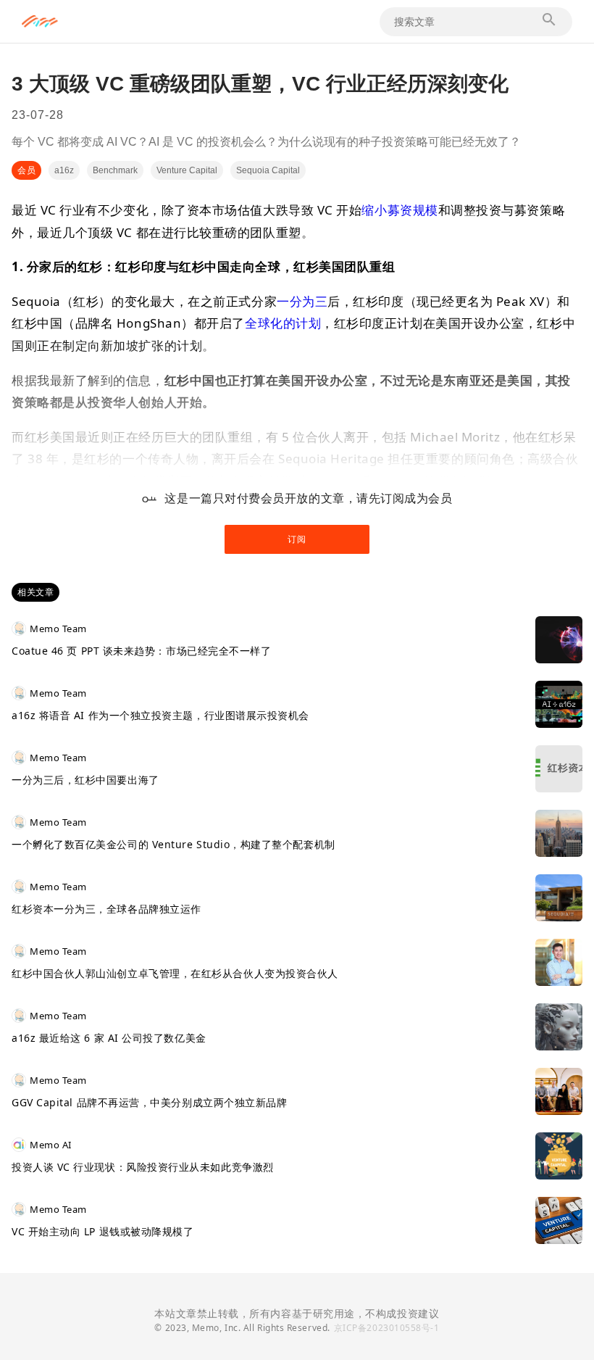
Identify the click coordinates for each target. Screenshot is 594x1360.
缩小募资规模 (399, 210)
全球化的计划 (283, 323)
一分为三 (302, 301)
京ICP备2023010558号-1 (387, 1328)
